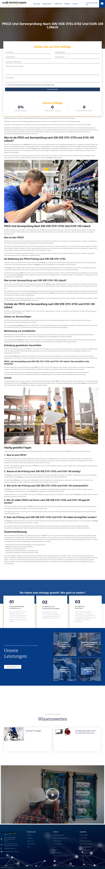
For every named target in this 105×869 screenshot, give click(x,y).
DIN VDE (26, 144)
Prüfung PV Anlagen (33, 731)
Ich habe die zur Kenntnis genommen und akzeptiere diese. (31, 85)
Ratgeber (67, 4)
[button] (52, 794)
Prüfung (33, 148)
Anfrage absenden (52, 89)
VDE (79, 146)
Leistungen (36, 4)
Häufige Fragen (47, 4)
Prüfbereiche (58, 4)
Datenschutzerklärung (21, 85)
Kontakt (75, 4)
